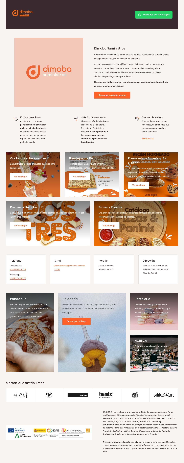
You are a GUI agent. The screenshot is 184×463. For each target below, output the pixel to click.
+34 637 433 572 (18, 278)
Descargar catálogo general (112, 95)
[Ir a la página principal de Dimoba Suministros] (22, 13)
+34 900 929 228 (18, 269)
